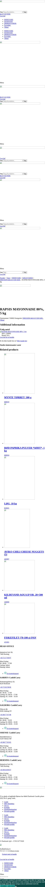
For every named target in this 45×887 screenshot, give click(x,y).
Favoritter (7, 25)
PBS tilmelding (9, 804)
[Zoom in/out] (7, 876)
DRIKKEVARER (10, 23)
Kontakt (7, 807)
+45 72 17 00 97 (5, 658)
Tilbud (6, 27)
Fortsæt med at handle (9, 854)
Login (6, 802)
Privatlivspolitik (9, 811)
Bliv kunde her (22, 341)
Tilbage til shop (14, 851)
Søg (1, 12)
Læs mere (11, 886)
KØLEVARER (27, 278)
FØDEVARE (8, 20)
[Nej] (16, 886)
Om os (6, 806)
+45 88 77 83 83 (5, 742)
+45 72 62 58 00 (5, 687)
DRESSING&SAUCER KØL (10, 280)
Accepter (3, 886)
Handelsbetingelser (10, 809)
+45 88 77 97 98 (5, 715)
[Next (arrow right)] (3, 878)
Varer (8, 278)
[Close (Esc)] (1, 876)
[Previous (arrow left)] (1, 878)
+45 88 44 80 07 (5, 770)
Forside (2, 278)
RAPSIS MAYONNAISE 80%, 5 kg (14, 331)
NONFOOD (8, 21)
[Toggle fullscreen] (5, 876)
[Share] (3, 876)
